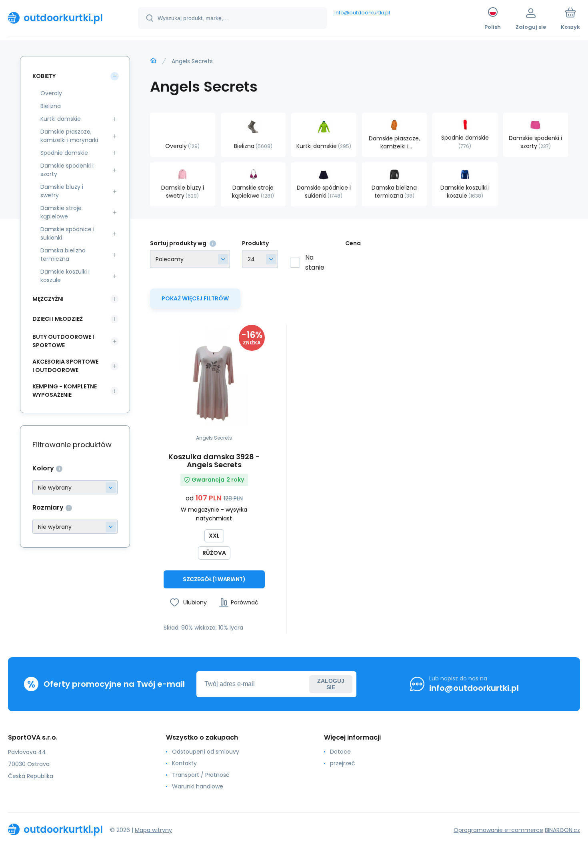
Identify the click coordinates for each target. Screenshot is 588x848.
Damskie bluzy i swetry (61, 191)
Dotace (340, 752)
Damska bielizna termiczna (63, 254)
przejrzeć (342, 763)
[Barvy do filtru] (75, 487)
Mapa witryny (153, 830)
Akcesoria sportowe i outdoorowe (65, 366)
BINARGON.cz (562, 830)
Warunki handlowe (197, 786)
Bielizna (50, 106)
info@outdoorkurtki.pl (362, 12)
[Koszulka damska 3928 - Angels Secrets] (214, 375)
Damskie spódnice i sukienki (67, 233)
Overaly (51, 93)
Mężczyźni (48, 299)
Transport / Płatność (201, 775)
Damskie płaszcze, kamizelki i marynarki (69, 136)
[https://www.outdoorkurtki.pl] (153, 61)
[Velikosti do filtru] (75, 527)
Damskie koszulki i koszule (65, 276)
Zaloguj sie (330, 684)
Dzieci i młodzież (57, 319)
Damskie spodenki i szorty (67, 170)
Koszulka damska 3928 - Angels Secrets (214, 461)
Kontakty (184, 763)
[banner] (63, 18)
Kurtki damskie (60, 119)
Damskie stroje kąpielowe (61, 212)
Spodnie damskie (64, 153)
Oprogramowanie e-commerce (498, 830)
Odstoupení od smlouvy (205, 752)
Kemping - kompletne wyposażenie (64, 390)
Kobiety (44, 76)
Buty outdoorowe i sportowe (63, 341)
